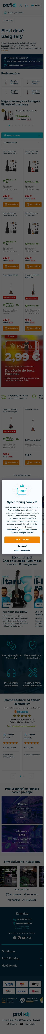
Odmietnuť (22, 546)
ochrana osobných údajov (22, 527)
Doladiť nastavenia (22, 550)
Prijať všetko (22, 540)
